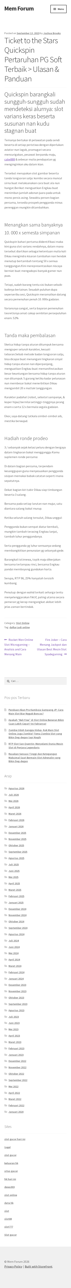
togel (7, 1147)
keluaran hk (11, 1163)
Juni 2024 (14, 947)
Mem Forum (19, 8)
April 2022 (14, 1093)
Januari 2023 (16, 1054)
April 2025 (14, 883)
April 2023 (14, 1035)
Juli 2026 (14, 794)
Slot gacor (10, 1234)
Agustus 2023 (16, 1010)
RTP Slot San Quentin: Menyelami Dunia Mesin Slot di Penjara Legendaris (36, 745)
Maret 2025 (15, 889)
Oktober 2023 (16, 997)
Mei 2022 (13, 1086)
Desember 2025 (17, 832)
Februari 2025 (16, 896)
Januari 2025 (16, 902)
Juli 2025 (14, 864)
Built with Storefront (38, 1266)
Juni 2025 (14, 871)
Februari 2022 (16, 1105)
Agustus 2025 (16, 858)
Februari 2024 (16, 972)
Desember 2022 (17, 1061)
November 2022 (17, 1067)
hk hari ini (10, 1179)
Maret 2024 (15, 966)
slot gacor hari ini (14, 1139)
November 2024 (17, 915)
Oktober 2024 (16, 921)
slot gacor (10, 1155)
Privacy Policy (13, 1266)
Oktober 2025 (16, 845)
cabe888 (9, 159)
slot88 (8, 1219)
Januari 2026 (16, 826)
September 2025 (18, 851)
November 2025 (17, 839)
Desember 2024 (17, 909)
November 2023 (17, 991)
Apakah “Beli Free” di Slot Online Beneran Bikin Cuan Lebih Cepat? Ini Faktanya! (36, 721)
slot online (10, 1195)
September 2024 (18, 928)
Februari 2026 (16, 820)
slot (6, 1211)
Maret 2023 (15, 1042)
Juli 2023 (14, 1016)
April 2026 (14, 807)
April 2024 (14, 959)
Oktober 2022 (16, 1073)
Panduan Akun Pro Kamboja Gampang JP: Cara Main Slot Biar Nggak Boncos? (36, 711)
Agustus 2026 (16, 788)
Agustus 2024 (16, 934)
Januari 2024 (16, 978)
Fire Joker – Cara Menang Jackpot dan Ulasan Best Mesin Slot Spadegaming (52, 647)
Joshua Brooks (52, 33)
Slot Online (22, 623)
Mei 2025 (13, 877)
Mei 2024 (13, 953)
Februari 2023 (16, 1048)
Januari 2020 (16, 1111)
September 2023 (18, 1004)
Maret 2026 (15, 813)
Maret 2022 (15, 1099)
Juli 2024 (14, 940)
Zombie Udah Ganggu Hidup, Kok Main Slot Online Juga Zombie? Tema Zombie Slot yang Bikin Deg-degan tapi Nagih (35, 733)
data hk (8, 1203)
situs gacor (11, 1171)
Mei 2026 (13, 801)
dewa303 (9, 1187)
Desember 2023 (17, 985)
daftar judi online (19, 627)
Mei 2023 (13, 1029)
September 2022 (18, 1080)
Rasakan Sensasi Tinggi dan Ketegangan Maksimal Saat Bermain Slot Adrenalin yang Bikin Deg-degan (34, 757)
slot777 (8, 1226)
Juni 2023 (14, 1023)
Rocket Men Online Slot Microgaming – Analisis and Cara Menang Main (18, 647)
